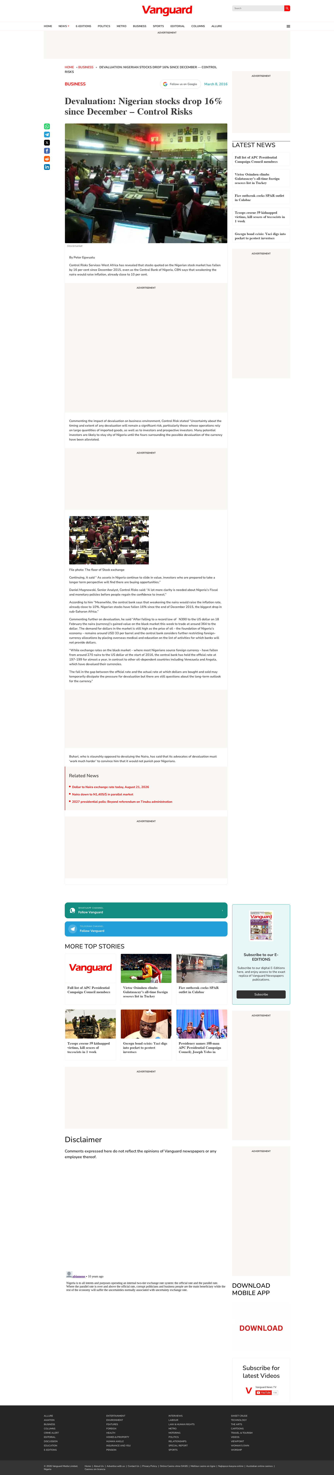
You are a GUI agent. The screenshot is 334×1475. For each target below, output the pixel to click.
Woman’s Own (240, 1445)
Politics (104, 26)
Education (50, 1445)
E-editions (83, 26)
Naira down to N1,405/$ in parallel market (102, 794)
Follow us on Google (183, 84)
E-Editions (50, 1449)
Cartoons (237, 1428)
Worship (236, 1449)
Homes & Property (117, 1437)
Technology (239, 1420)
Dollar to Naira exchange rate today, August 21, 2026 (110, 787)
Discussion (51, 1441)
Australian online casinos (259, 1466)
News (63, 26)
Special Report (178, 1445)
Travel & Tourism (241, 1432)
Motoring (175, 1432)
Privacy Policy (149, 1466)
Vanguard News (167, 10)
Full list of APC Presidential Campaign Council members (256, 159)
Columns (198, 26)
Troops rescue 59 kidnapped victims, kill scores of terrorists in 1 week (260, 216)
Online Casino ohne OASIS (174, 1466)
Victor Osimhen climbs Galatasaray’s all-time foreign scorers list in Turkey (257, 178)
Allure (48, 1415)
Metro (121, 26)
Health (110, 1432)
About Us (99, 1466)
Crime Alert (51, 1432)
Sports (158, 26)
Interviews (175, 1415)
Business (139, 26)
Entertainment (115, 1415)
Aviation (49, 1420)
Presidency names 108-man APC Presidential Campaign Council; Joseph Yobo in (200, 1047)
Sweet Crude (239, 1415)
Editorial (177, 26)
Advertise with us (116, 1466)
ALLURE (216, 26)
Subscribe (261, 994)
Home (48, 26)
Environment (114, 1420)
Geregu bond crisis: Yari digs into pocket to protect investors (260, 236)
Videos (235, 1437)
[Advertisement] (146, 348)
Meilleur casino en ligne (203, 1466)
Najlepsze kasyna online (230, 1466)
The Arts (236, 1424)
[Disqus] (146, 1219)
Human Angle (115, 1441)
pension (111, 1449)
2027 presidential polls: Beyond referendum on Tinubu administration (122, 802)
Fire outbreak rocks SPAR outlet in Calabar (259, 197)
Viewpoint (237, 1441)
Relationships (177, 1441)
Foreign (111, 1428)
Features (112, 1424)
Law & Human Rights (181, 1424)
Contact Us (133, 1466)
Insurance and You (118, 1445)
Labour (173, 1420)
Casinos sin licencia (95, 1469)
